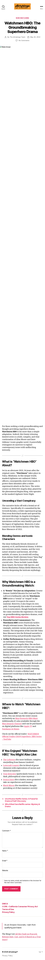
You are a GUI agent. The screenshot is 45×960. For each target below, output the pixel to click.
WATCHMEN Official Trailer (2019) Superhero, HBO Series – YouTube (22, 736)
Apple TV (28, 726)
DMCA (5, 904)
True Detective (9, 774)
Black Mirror (9, 785)
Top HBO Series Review (17, 617)
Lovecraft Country (11, 765)
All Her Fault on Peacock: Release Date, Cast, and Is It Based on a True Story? (21, 937)
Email (4, 861)
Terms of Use (8, 909)
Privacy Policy (8, 912)
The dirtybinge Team (17, 37)
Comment (6, 831)
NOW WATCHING (22, 18)
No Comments (24, 40)
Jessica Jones (8, 779)
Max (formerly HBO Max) (26, 718)
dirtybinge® (13, 952)
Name (5, 851)
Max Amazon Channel (12, 724)
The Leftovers (9, 760)
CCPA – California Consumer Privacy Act (20, 906)
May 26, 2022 (35, 37)
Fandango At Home (10, 729)
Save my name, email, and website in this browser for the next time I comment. (22, 881)
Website (5, 870)
